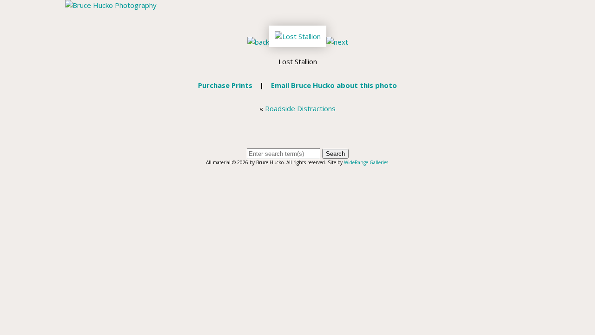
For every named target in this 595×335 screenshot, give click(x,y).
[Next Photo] (337, 42)
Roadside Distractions (300, 108)
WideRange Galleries (366, 162)
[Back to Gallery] (297, 42)
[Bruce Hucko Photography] (111, 5)
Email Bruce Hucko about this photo (334, 85)
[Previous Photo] (258, 42)
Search (335, 153)
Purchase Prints (225, 85)
